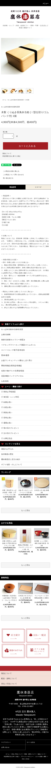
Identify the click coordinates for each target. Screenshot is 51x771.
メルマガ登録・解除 (40, 756)
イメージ (38, 187)
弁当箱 (27, 100)
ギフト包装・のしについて (11, 464)
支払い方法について (17, 754)
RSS (23, 759)
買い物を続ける (8, 178)
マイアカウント (6, 742)
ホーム (4, 100)
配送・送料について (30, 754)
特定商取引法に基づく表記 (11, 156)
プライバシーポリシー (27, 756)
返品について (6, 153)
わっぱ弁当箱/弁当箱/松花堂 (16, 100)
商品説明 (13, 187)
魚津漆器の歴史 (7, 454)
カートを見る (31, 742)
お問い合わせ (5, 747)
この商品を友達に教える (11, 171)
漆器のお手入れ (7, 449)
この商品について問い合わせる (13, 175)
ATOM (27, 759)
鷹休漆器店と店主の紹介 (10, 459)
